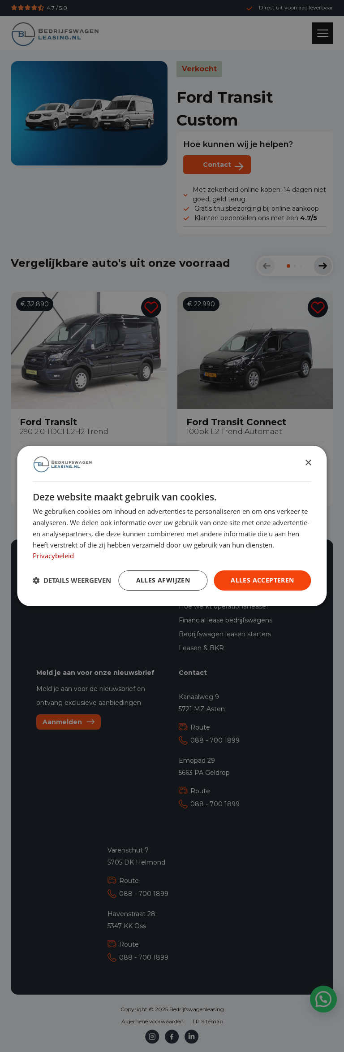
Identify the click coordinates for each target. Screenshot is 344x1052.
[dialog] (172, 526)
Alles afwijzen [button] (163, 580)
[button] (72, 581)
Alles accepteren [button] (262, 580)
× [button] (308, 463)
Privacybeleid (53, 555)
